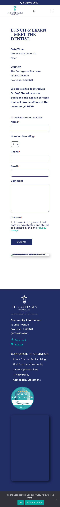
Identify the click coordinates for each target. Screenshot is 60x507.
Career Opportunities (25, 369)
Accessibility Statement (27, 379)
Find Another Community (28, 364)
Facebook (20, 340)
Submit (21, 241)
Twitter (18, 344)
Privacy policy (35, 502)
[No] (56, 499)
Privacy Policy (21, 374)
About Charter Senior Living (29, 359)
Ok (20, 502)
